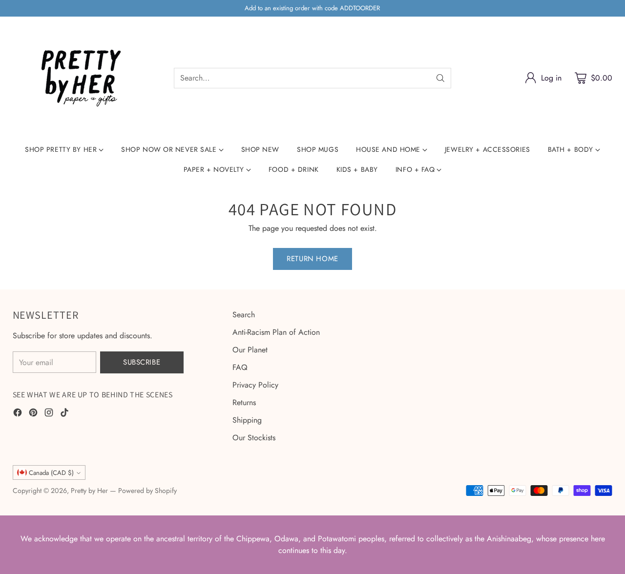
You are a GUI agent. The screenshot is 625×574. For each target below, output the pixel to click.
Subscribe (141, 362)
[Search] (440, 78)
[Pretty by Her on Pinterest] (33, 414)
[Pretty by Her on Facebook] (17, 414)
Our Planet (250, 349)
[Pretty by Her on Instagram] (49, 414)
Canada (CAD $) (51, 472)
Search (243, 314)
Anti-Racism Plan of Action (276, 332)
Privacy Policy (255, 384)
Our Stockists (253, 437)
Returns (244, 402)
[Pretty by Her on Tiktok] (64, 414)
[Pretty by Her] (81, 78)
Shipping (247, 420)
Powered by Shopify (147, 490)
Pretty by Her (89, 490)
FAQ (240, 367)
